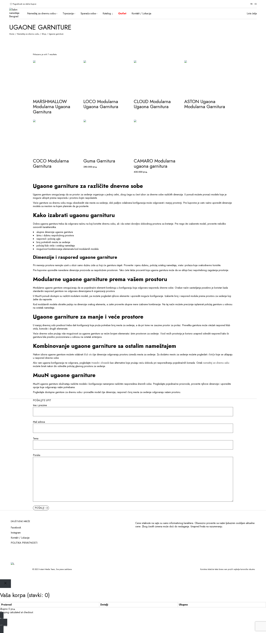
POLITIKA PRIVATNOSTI (24, 543)
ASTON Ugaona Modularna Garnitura (204, 104)
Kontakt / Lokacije (20, 537)
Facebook (16, 527)
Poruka (36, 455)
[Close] (5, 583)
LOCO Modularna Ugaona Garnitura (100, 104)
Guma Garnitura (99, 161)
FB (251, 3)
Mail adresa (39, 422)
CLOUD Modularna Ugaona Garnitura (152, 104)
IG (256, 3)
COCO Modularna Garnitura (51, 163)
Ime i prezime (40, 405)
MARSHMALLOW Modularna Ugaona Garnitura (51, 106)
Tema (35, 438)
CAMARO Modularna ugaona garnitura (154, 163)
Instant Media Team (47, 569)
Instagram (16, 532)
